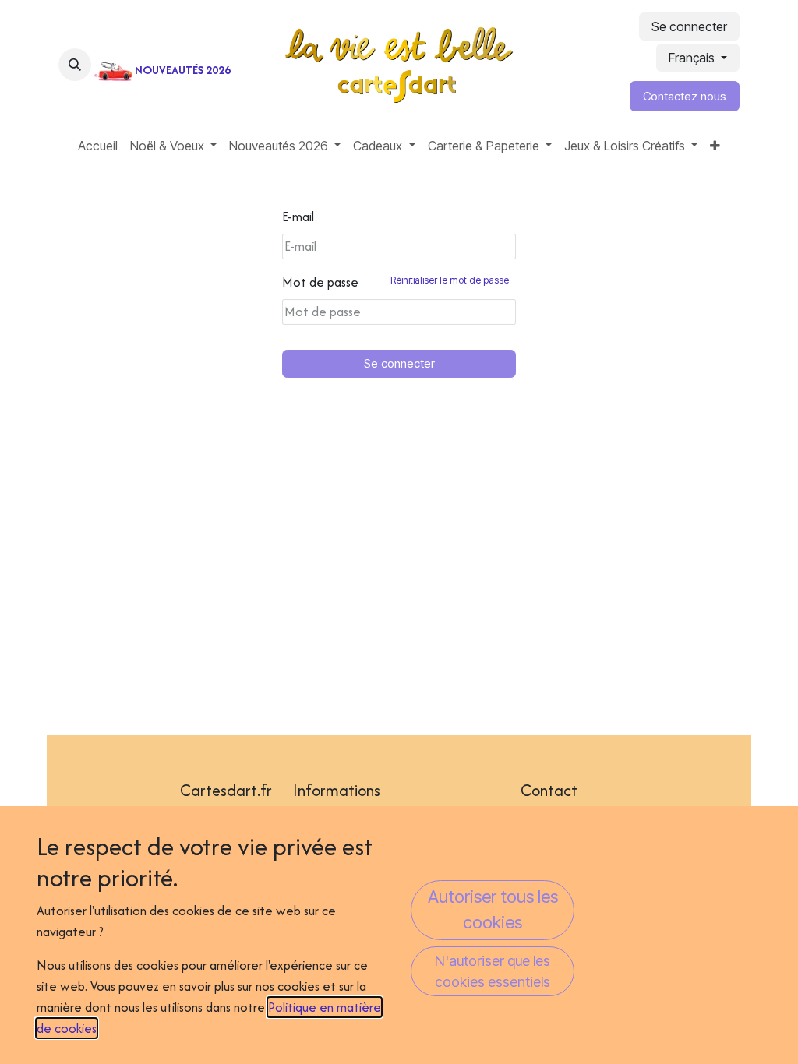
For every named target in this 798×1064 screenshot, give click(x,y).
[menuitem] (98, 145)
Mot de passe (395, 282)
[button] (74, 64)
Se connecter (689, 26)
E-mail (298, 216)
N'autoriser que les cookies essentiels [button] (492, 971)
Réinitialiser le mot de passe (449, 280)
